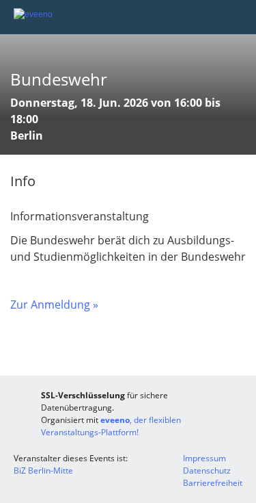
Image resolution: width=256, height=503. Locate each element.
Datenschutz (207, 470)
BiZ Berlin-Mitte (43, 470)
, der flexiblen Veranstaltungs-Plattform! (111, 426)
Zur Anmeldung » (54, 304)
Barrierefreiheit (212, 483)
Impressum (204, 458)
